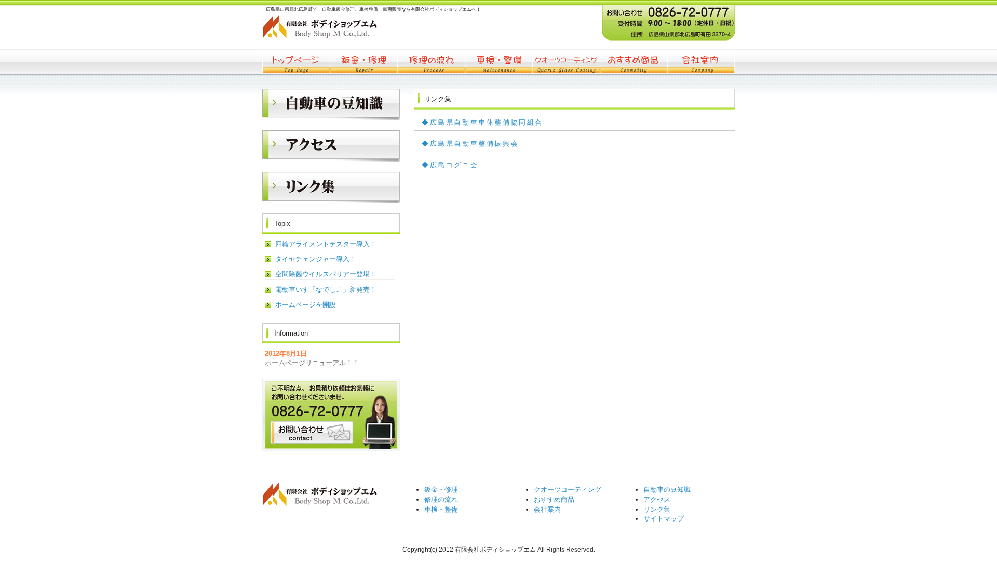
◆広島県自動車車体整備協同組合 (482, 122)
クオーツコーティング (566, 61)
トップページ (296, 61)
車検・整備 (498, 61)
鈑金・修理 (363, 61)
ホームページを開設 (305, 305)
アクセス (656, 499)
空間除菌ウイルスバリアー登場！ (325, 274)
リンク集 (656, 509)
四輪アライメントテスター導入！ (325, 244)
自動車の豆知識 (667, 489)
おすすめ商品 (633, 61)
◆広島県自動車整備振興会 (470, 144)
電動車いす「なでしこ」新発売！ (325, 289)
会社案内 (701, 61)
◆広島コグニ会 (450, 165)
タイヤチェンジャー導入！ (315, 259)
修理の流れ (431, 61)
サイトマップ (663, 519)
